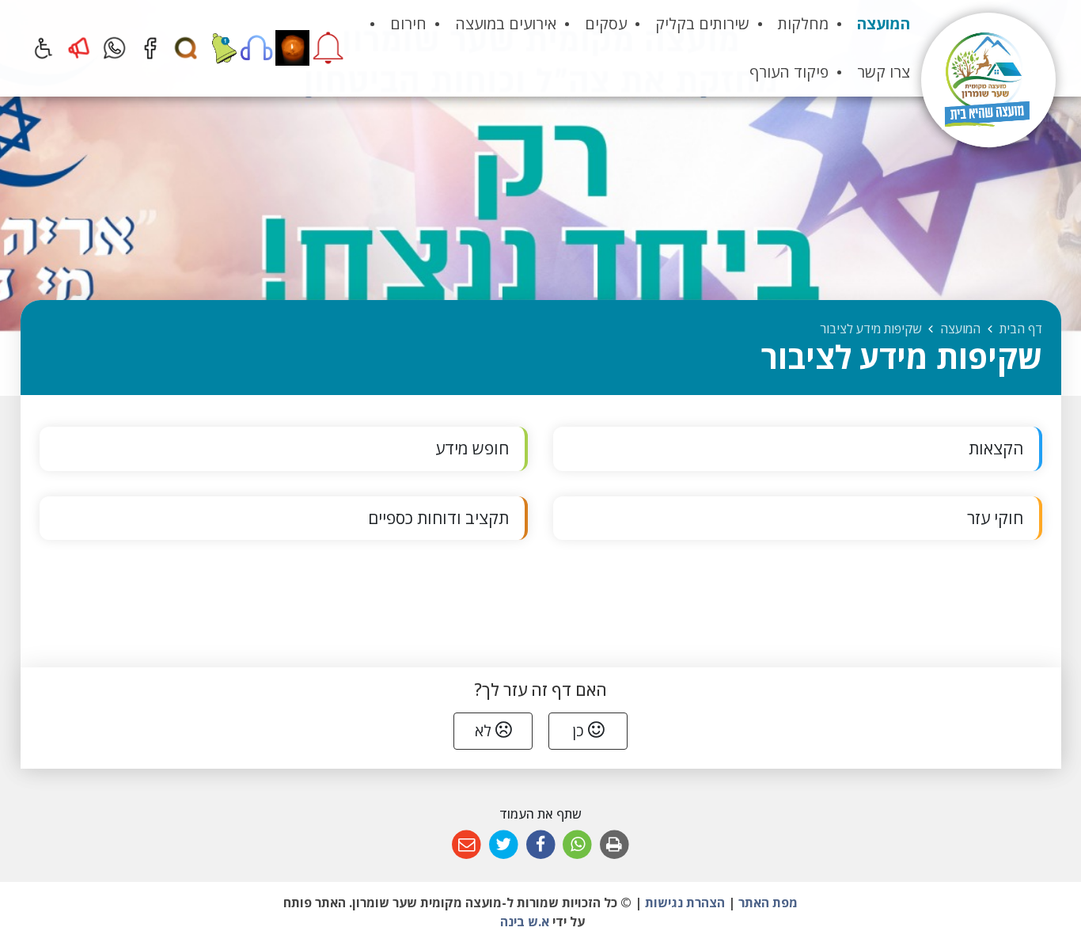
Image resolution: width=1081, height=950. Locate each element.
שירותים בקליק (702, 23)
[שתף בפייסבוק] (541, 845)
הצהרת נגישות (685, 902)
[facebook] (150, 48)
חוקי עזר (995, 518)
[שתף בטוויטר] (504, 845)
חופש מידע (472, 448)
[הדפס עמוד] (614, 845)
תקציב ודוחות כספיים (438, 518)
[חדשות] (221, 48)
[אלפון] (257, 48)
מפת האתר (768, 902)
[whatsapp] (114, 48)
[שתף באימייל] (466, 845)
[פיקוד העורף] (328, 48)
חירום (408, 23)
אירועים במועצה (505, 23)
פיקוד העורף (789, 71)
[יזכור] (292, 48)
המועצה (883, 23)
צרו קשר (883, 71)
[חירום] (79, 48)
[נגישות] (43, 48)
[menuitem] (883, 24)
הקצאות (996, 448)
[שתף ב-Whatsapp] (577, 845)
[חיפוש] (185, 48)
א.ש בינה (523, 921)
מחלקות (803, 23)
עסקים (606, 23)
